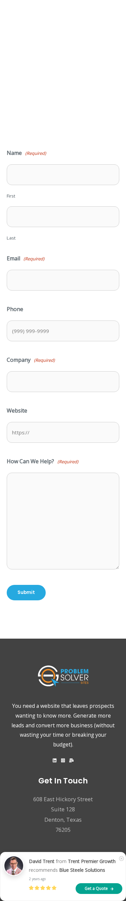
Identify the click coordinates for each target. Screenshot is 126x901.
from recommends (72, 865)
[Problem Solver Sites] (34, 19)
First (11, 196)
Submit (26, 592)
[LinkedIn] (54, 760)
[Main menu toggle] (118, 20)
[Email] (71, 760)
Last (11, 238)
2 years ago (37, 878)
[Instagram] (63, 760)
